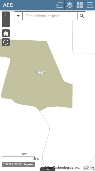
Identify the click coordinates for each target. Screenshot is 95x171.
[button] (18, 15)
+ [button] (6, 15)
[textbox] (50, 15)
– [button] (6, 22)
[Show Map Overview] (93, 169)
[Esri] (88, 167)
